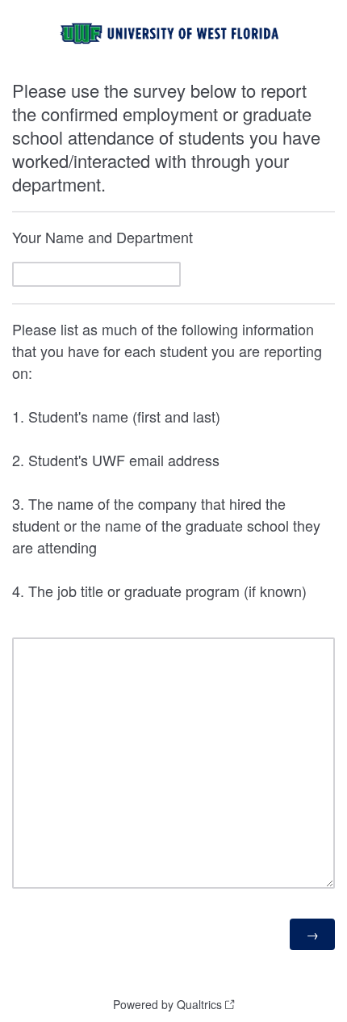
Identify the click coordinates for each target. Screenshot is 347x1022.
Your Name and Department (102, 236)
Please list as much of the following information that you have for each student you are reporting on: (167, 459)
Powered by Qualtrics (167, 1004)
